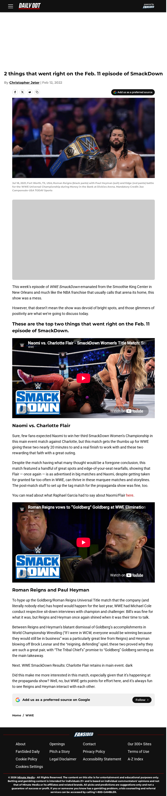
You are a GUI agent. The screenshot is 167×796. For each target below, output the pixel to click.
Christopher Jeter (24, 83)
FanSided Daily (28, 751)
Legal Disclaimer (62, 759)
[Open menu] (10, 6)
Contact (89, 744)
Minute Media (26, 777)
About (20, 744)
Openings (57, 744)
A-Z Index (135, 759)
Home (16, 715)
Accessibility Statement (102, 759)
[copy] (37, 92)
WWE (29, 715)
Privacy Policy (94, 751)
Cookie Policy (26, 759)
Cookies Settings (29, 766)
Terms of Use (138, 751)
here (129, 495)
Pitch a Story (59, 751)
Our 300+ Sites (139, 744)
